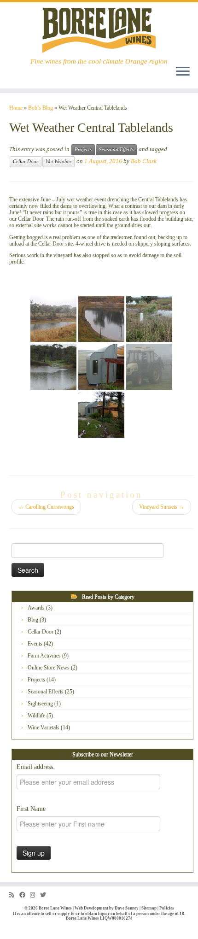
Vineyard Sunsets (161, 507)
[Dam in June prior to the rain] (101, 319)
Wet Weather (58, 161)
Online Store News (49, 667)
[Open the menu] (183, 72)
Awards (36, 607)
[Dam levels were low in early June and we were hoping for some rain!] (53, 319)
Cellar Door (25, 161)
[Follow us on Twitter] (45, 895)
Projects (83, 149)
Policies (166, 908)
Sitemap (149, 908)
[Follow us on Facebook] (24, 895)
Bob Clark (144, 161)
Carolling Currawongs (46, 507)
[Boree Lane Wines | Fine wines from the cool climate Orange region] (99, 30)
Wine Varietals (43, 727)
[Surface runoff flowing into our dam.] (53, 367)
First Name (31, 808)
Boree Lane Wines (55, 908)
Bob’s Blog (40, 108)
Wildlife (36, 715)
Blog (33, 619)
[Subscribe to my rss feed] (14, 895)
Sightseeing (40, 703)
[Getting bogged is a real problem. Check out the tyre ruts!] (101, 415)
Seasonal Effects (116, 149)
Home (16, 108)
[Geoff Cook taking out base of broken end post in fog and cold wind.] (149, 367)
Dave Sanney (127, 908)
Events (35, 643)
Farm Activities (44, 655)
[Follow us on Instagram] (35, 895)
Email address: (36, 766)
